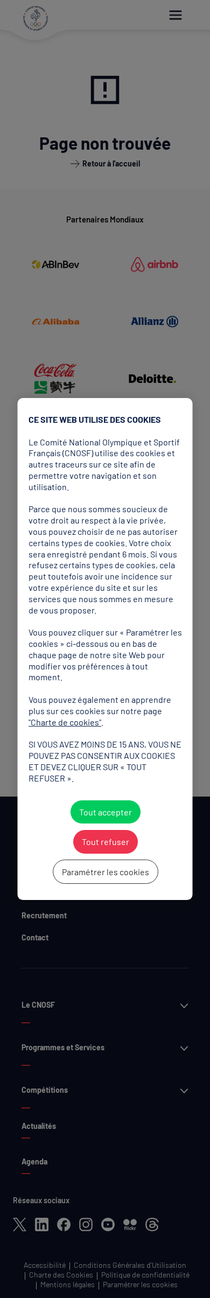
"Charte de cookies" (65, 722)
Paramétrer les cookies (105, 872)
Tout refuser (105, 842)
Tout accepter (105, 812)
